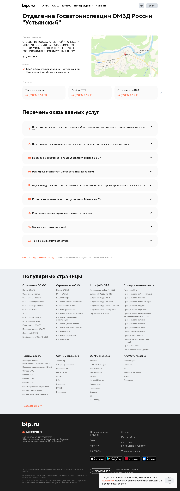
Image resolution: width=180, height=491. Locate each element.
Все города (95, 399)
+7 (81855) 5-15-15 (81, 95)
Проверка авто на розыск (135, 309)
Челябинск (95, 388)
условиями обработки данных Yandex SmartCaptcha (57, 483)
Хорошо (169, 480)
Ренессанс (61, 392)
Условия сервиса (130, 451)
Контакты (95, 450)
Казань (93, 376)
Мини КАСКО (62, 294)
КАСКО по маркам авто (66, 335)
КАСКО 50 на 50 (63, 331)
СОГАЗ (59, 376)
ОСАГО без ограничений (33, 301)
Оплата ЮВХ (28, 378)
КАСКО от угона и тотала (67, 323)
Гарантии (95, 445)
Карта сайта (128, 437)
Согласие (60, 384)
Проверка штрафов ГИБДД (102, 290)
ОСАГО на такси (29, 309)
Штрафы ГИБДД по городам (103, 309)
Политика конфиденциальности (133, 444)
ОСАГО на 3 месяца (31, 294)
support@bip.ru (34, 431)
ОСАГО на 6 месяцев (31, 297)
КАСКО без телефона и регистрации (66, 318)
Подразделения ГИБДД (43, 257)
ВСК (58, 380)
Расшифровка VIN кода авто (137, 349)
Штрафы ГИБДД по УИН (101, 301)
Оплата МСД (28, 371)
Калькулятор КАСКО (65, 305)
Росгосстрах (62, 368)
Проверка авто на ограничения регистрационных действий (137, 314)
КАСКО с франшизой (65, 309)
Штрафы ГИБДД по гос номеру (104, 305)
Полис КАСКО (62, 290)
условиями (108, 480)
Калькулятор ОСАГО (31, 325)
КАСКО (55, 5)
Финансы (101, 5)
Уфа (91, 396)
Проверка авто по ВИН (134, 297)
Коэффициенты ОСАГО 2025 (35, 337)
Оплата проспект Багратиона (35, 386)
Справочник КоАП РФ (99, 313)
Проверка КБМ (130, 290)
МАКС (59, 388)
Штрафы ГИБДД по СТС (101, 294)
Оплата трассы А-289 (32, 390)
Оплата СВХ (28, 374)
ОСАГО (45, 5)
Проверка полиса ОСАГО (33, 329)
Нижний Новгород (98, 380)
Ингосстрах (61, 372)
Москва (93, 360)
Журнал (125, 431)
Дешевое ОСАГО (30, 333)
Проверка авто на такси (134, 320)
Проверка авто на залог (134, 323)
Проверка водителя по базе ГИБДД (136, 340)
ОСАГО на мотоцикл (31, 317)
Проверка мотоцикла (133, 335)
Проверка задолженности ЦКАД (37, 367)
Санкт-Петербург (98, 364)
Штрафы (66, 5)
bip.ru (24, 257)
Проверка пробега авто (134, 327)
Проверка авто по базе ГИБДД (138, 294)
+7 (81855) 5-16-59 (36, 95)
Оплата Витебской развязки (35, 394)
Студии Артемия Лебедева (126, 471)
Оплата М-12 (28, 382)
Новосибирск (96, 368)
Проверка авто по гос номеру (137, 301)
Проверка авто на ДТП (134, 305)
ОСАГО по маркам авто (32, 305)
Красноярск (95, 384)
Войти (152, 5)
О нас (93, 440)
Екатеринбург (96, 372)
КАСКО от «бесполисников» (69, 301)
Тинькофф (60, 360)
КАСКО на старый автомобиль (69, 313)
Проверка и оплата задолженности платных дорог (36, 361)
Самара (93, 392)
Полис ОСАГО (28, 290)
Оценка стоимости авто (134, 331)
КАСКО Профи (62, 297)
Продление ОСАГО (31, 321)
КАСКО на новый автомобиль (69, 327)
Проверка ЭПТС (131, 345)
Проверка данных (83, 5)
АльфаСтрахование (65, 364)
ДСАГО (25, 313)
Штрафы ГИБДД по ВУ (100, 297)
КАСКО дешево (63, 339)
